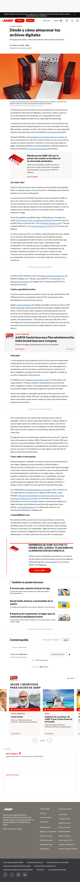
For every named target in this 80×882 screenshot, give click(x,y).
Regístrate (46, 20)
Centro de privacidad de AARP (13, 862)
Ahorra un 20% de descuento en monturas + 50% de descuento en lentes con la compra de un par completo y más (24, 721)
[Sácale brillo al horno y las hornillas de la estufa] (64, 604)
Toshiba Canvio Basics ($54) (37, 380)
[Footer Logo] (16, 809)
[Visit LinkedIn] (25, 874)
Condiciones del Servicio (35, 862)
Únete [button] (20, 20)
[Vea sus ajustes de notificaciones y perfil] (69, 654)
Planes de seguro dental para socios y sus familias (36, 344)
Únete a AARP (32, 176)
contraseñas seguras (26, 507)
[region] (40, 654)
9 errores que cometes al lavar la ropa (30, 588)
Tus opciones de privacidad (57, 870)
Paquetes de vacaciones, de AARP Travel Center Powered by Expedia (58, 719)
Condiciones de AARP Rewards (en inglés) (17, 866)
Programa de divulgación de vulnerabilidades (18, 870)
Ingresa (56, 20)
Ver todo (69, 349)
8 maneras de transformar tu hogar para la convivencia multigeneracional (32, 615)
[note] (40, 103)
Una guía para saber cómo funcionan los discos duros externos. (37, 39)
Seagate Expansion (50, 223)
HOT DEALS (12, 754)
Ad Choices (40, 870)
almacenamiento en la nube (39, 489)
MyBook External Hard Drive (51, 276)
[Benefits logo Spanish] (9, 338)
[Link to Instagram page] (18, 874)
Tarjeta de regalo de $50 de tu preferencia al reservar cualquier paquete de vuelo (58, 726)
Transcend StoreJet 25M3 (41, 226)
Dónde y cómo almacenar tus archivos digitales (35, 32)
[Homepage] (8, 20)
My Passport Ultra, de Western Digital (34, 220)
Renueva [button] (30, 20)
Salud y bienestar (22, 334)
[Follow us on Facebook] (5, 874)
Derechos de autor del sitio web (44, 866)
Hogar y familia (16, 26)
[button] (74, 14)
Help (66, 20)
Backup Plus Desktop (19, 281)
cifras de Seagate (23, 305)
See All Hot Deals (12, 775)
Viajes (47, 713)
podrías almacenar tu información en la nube (44, 137)
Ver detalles (19, 349)
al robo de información (37, 148)
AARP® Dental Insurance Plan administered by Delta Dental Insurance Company (44, 339)
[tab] (18, 654)
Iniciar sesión (46, 640)
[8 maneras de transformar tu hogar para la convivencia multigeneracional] (64, 617)
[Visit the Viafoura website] (44, 667)
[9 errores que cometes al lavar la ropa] (64, 591)
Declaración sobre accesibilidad (57, 862)
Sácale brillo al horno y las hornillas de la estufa (31, 602)
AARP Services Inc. (65, 823)
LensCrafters (17, 717)
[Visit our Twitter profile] (11, 874)
